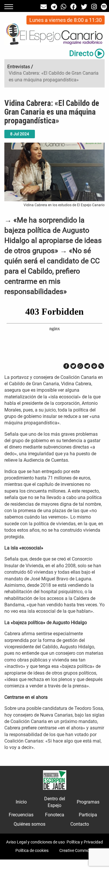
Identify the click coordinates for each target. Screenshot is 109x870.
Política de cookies (32, 850)
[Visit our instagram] (94, 7)
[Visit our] (43, 7)
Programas (88, 802)
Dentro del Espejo (54, 802)
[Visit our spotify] (104, 7)
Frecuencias (21, 815)
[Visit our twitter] (84, 7)
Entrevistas (18, 66)
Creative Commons (76, 850)
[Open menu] (8, 6)
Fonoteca (54, 815)
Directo (81, 53)
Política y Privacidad (85, 842)
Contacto (79, 824)
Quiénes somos (29, 824)
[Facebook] (66, 366)
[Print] (94, 366)
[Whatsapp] (80, 366)
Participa (88, 815)
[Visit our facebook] (73, 7)
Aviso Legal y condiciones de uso (35, 842)
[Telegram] (87, 366)
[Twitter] (73, 366)
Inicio (21, 802)
